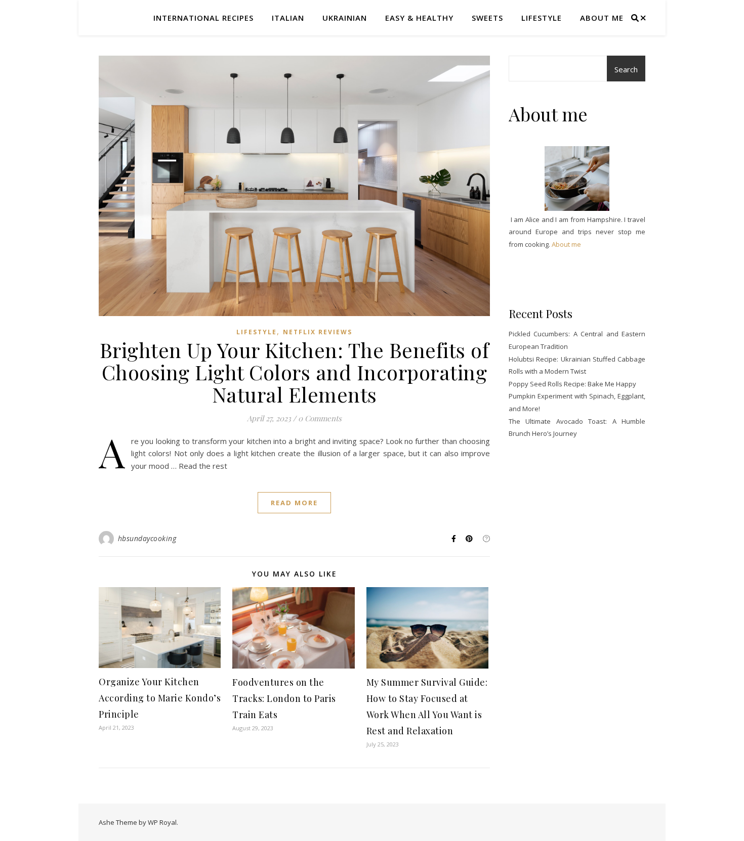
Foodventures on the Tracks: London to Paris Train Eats (284, 698)
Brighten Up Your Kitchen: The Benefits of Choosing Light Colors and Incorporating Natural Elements (294, 372)
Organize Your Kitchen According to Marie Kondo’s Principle (160, 698)
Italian (288, 18)
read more (294, 502)
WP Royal (162, 822)
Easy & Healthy (419, 18)
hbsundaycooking (147, 538)
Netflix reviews (317, 332)
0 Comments (320, 418)
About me (602, 18)
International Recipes (203, 18)
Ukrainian (344, 18)
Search (626, 69)
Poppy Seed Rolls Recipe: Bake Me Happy (572, 383)
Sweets (487, 18)
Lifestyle (541, 18)
